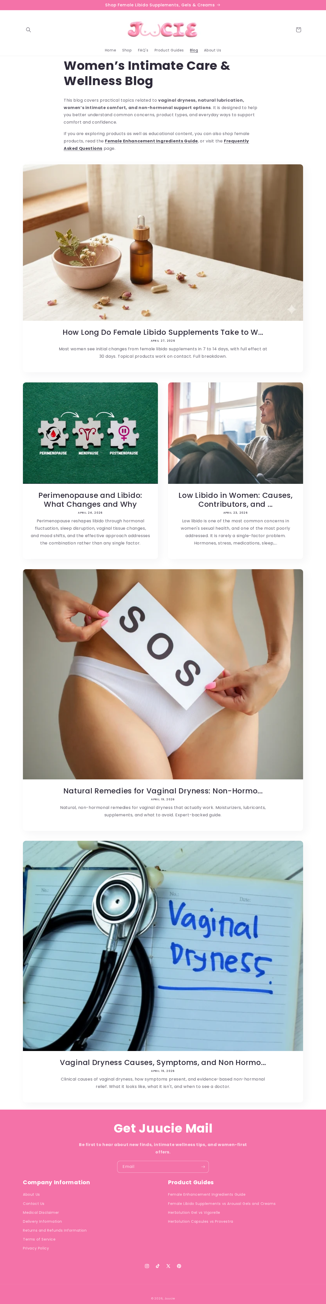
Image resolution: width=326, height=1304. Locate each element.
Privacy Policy (36, 1248)
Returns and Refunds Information (55, 1230)
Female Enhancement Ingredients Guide (207, 1194)
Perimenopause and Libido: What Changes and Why (90, 499)
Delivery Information (42, 1221)
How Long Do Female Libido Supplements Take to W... (163, 332)
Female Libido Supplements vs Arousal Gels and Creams (222, 1203)
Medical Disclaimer (41, 1212)
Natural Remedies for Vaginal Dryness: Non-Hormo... (163, 790)
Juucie (170, 1298)
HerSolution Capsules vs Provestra (200, 1221)
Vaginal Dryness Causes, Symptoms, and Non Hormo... (163, 1062)
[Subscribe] (203, 1167)
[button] (28, 29)
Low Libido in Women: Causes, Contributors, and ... (235, 499)
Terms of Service (39, 1239)
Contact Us (34, 1203)
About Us (31, 1194)
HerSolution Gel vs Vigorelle (194, 1212)
